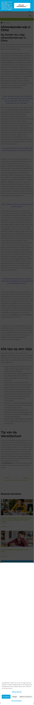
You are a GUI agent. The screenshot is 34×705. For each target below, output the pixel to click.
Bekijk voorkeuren (26, 696)
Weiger (14, 696)
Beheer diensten (17, 692)
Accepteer (6, 696)
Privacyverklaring (16, 701)
